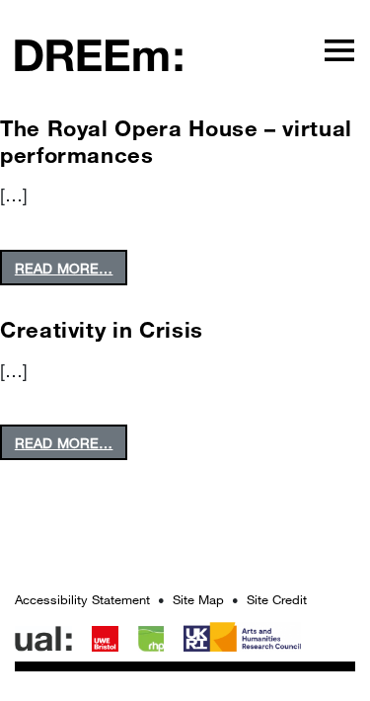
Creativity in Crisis (101, 329)
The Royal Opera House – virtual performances (176, 141)
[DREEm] (99, 54)
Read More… (64, 268)
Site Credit (277, 599)
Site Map (198, 599)
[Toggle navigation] (339, 49)
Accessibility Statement (82, 599)
